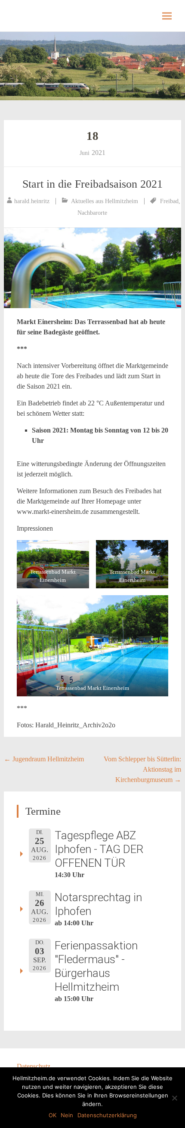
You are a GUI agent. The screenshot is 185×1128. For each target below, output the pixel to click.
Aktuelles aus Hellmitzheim (104, 201)
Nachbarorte (92, 213)
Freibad (169, 201)
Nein (67, 1115)
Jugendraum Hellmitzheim (44, 759)
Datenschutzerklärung (107, 1115)
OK (52, 1115)
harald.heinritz (31, 201)
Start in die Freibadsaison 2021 (92, 184)
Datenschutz (33, 1066)
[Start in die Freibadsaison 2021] (93, 268)
